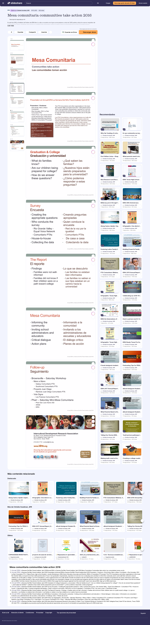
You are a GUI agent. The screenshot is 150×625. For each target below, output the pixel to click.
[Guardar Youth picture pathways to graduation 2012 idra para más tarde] (139, 438)
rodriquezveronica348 (40, 557)
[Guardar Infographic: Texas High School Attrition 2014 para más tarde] (117, 299)
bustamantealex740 (63, 557)
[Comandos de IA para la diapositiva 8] (93, 421)
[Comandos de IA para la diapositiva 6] (93, 313)
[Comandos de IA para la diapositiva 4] (93, 205)
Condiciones (30, 612)
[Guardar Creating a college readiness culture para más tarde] (139, 461)
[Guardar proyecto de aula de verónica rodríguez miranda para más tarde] (51, 558)
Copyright (48, 612)
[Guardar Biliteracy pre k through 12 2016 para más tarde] (117, 206)
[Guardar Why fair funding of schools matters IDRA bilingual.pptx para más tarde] (117, 136)
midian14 (84, 557)
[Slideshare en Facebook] (143, 620)
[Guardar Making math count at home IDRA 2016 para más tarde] (117, 461)
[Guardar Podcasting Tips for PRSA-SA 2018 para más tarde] (139, 368)
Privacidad (39, 612)
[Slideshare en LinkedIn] (147, 620)
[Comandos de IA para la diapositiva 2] (93, 98)
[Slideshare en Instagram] (140, 620)
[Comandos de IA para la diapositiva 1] (93, 44)
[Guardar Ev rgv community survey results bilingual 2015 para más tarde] (139, 136)
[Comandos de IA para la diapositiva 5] (93, 259)
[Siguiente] (142, 492)
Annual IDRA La (17, 570)
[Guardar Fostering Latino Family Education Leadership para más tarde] (117, 252)
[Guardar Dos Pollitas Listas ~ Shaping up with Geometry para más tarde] (117, 159)
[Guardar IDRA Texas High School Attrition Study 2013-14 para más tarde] (139, 183)
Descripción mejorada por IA (17, 19)
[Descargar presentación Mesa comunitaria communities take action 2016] (93, 40)
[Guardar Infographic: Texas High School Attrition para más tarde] (117, 345)
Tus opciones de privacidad (66, 613)
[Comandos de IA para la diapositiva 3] (93, 152)
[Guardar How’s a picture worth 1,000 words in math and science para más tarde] (139, 322)
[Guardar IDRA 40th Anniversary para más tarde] (139, 206)
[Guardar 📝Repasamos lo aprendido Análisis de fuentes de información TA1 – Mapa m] (75, 558)
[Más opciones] (50, 32)
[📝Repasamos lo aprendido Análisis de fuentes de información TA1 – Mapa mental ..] (66, 549)
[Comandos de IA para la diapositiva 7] (93, 367)
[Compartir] (93, 48)
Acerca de (5, 612)
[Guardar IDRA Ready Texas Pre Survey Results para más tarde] (139, 345)
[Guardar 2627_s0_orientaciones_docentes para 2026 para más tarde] (98, 558)
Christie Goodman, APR (23, 10)
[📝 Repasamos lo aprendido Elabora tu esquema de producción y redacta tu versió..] (138, 549)
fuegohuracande (15, 557)
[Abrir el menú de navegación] (3, 3)
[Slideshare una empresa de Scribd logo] (15, 3)
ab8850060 (132, 557)
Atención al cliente (17, 612)
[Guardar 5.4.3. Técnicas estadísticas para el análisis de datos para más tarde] (122, 558)
